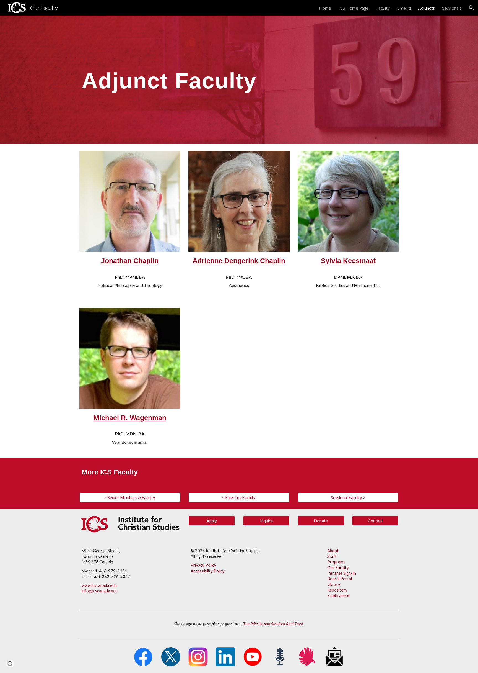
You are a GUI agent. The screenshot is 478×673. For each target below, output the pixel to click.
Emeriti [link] (404, 8)
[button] (471, 7)
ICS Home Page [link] (353, 8)
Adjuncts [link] (426, 8)
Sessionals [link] (451, 8)
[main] (239, 79)
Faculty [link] (383, 8)
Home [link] (325, 8)
